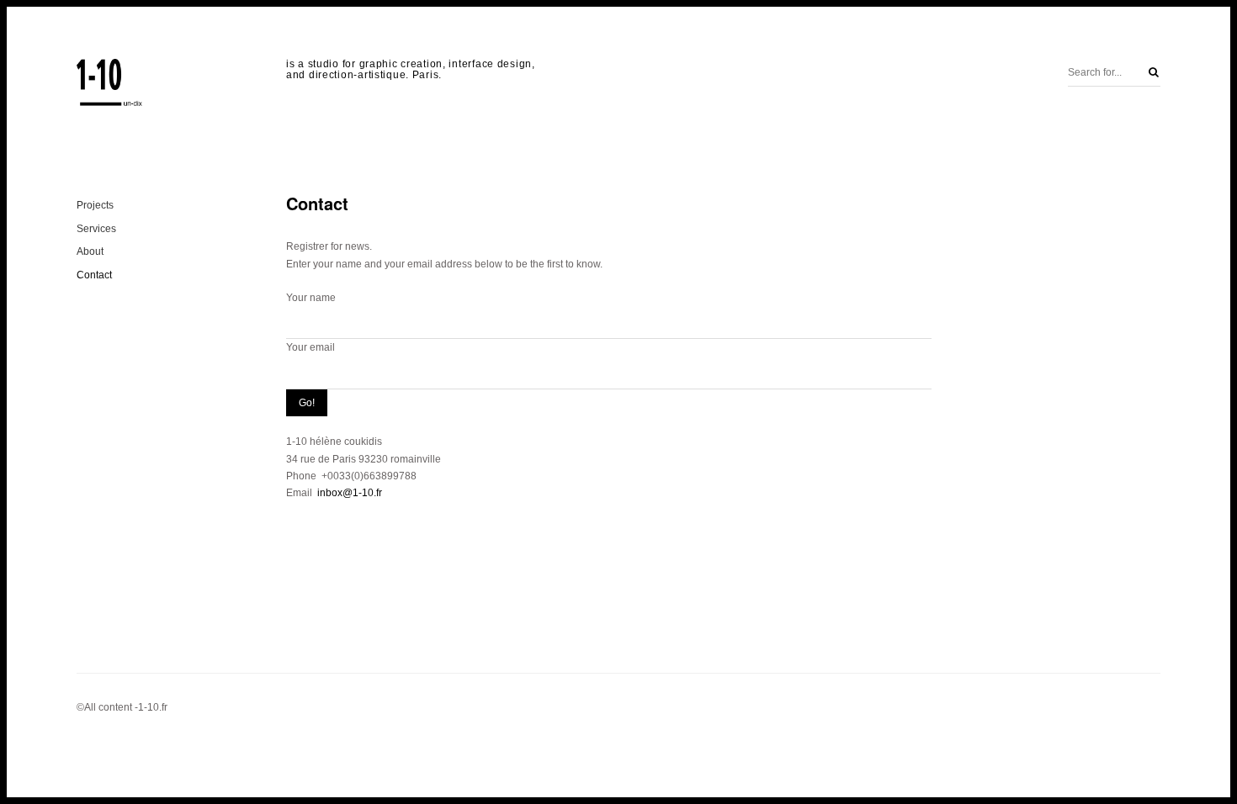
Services (96, 229)
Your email (310, 347)
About (90, 251)
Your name (311, 298)
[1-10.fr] (110, 83)
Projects (95, 205)
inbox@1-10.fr (349, 493)
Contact (94, 275)
